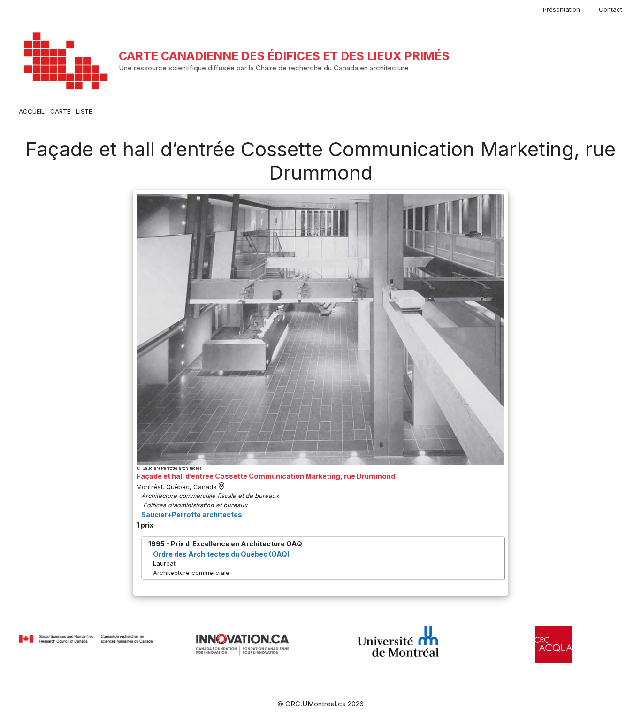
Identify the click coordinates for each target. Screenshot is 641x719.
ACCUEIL (32, 111)
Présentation (561, 9)
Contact (610, 9)
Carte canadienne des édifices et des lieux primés (284, 56)
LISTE (84, 111)
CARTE (60, 111)
